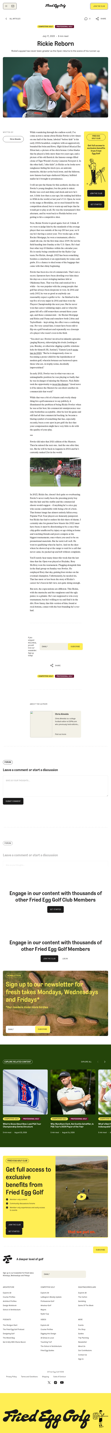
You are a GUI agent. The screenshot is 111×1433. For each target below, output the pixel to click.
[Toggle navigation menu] (6, 6)
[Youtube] (62, 1382)
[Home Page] (55, 6)
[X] (49, 1382)
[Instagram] (55, 1382)
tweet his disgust (60, 384)
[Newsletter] (12, 6)
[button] (101, 18)
